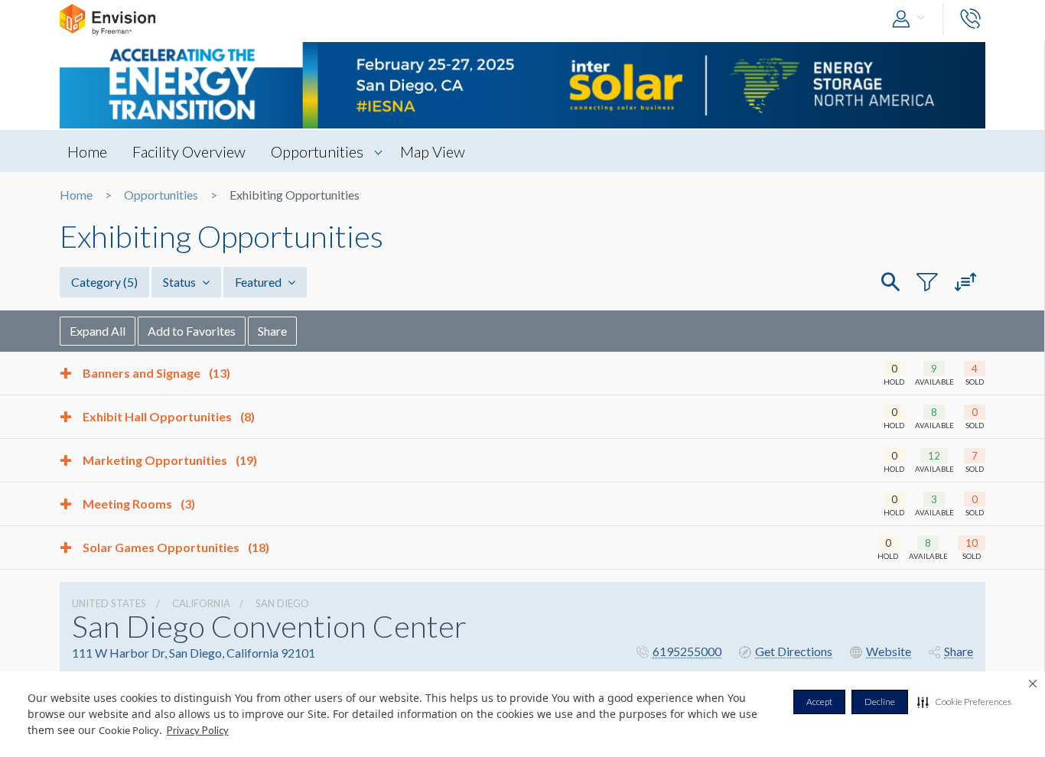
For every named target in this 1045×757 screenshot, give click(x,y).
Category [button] (104, 282)
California (201, 603)
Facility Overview (189, 151)
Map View (432, 151)
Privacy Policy (198, 730)
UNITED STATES (109, 603)
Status (180, 282)
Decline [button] (879, 701)
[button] (964, 702)
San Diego (282, 603)
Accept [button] (819, 701)
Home (87, 151)
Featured (259, 282)
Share (272, 330)
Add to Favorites (192, 330)
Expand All (97, 330)
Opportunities (317, 151)
